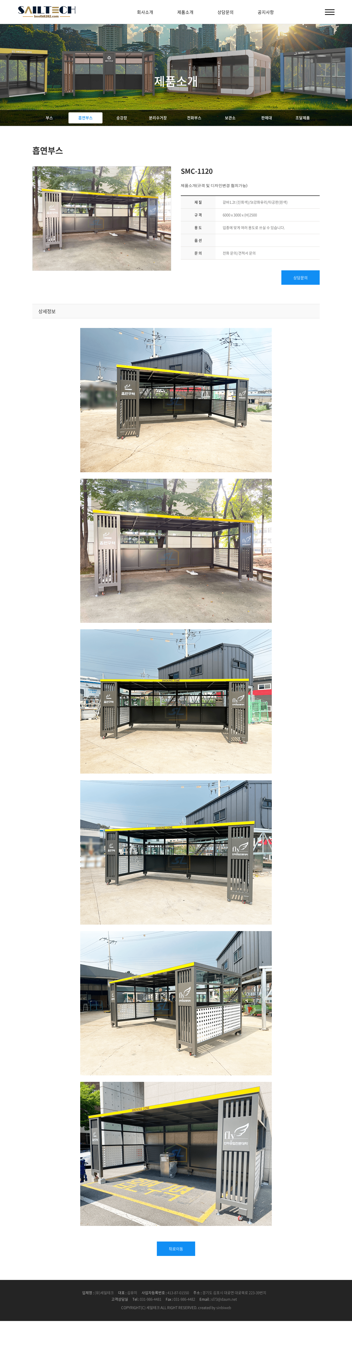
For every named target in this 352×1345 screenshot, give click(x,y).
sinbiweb (223, 1307)
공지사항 (266, 12)
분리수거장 (158, 118)
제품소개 (185, 12)
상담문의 (225, 12)
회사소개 (145, 12)
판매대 (266, 118)
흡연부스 (85, 118)
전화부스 (194, 118)
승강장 (121, 118)
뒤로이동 (176, 1249)
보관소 (230, 118)
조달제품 (302, 118)
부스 (49, 118)
